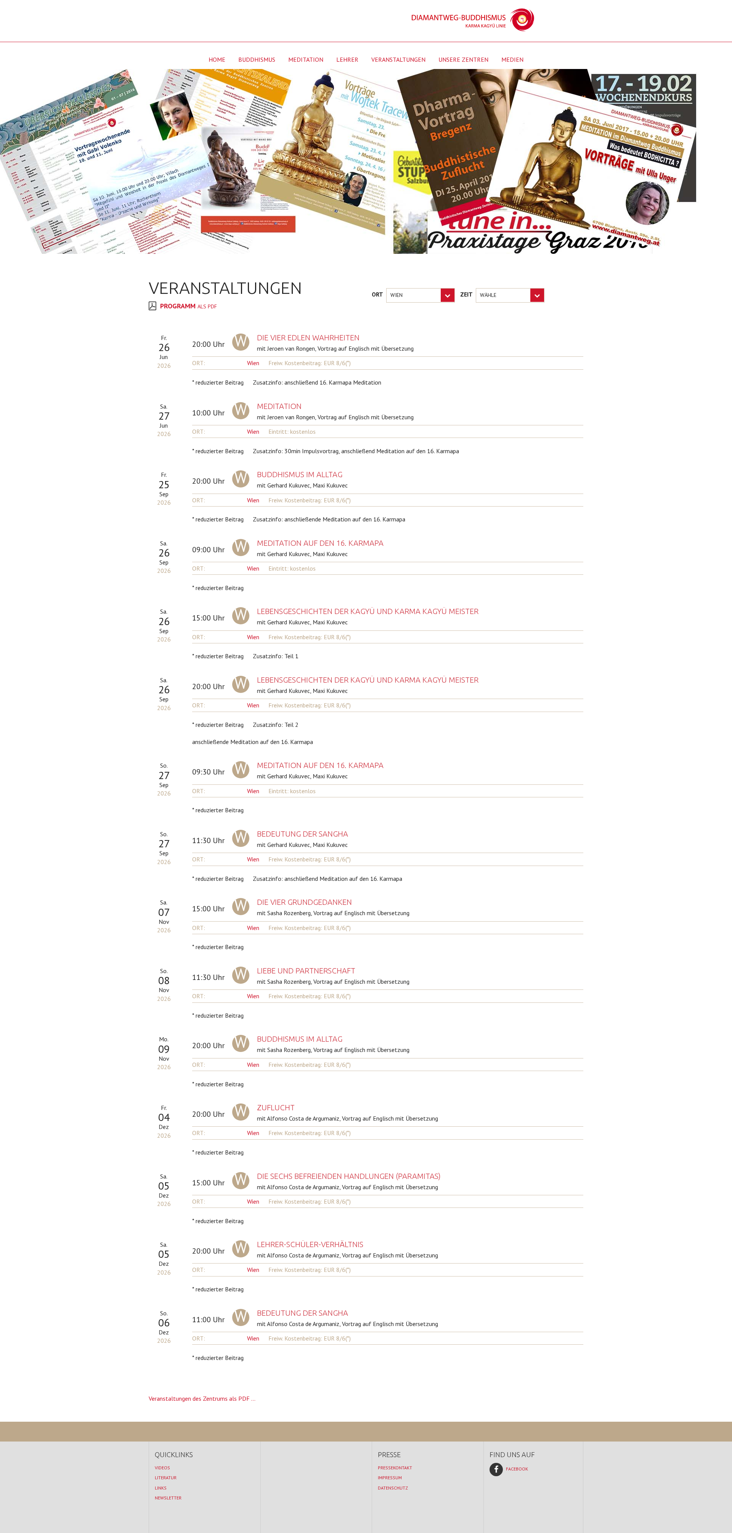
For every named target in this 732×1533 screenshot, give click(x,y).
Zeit (466, 294)
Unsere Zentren (463, 59)
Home (217, 59)
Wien (253, 363)
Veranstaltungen (398, 59)
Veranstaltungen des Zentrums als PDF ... (202, 1398)
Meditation (305, 59)
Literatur (166, 1477)
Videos (162, 1467)
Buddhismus (256, 59)
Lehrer (347, 59)
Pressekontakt (395, 1467)
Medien (512, 59)
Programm (189, 305)
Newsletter (168, 1498)
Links (161, 1488)
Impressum (390, 1477)
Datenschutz (393, 1488)
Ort (377, 294)
